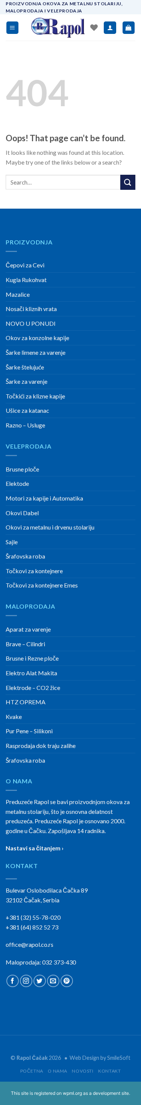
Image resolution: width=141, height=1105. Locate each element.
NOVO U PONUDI (31, 323)
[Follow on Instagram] (26, 981)
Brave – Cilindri (25, 643)
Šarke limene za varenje (35, 352)
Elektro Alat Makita (31, 672)
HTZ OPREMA (25, 701)
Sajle (12, 541)
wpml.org (72, 1093)
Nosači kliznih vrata (31, 308)
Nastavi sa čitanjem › (35, 848)
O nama (57, 1071)
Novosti (82, 1071)
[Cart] (129, 27)
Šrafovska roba (25, 556)
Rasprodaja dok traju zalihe (41, 745)
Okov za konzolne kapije (37, 337)
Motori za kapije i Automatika (44, 498)
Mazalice (18, 294)
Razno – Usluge (25, 425)
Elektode (17, 483)
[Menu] (12, 27)
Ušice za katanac (27, 410)
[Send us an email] (53, 981)
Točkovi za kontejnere (34, 570)
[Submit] (127, 182)
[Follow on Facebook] (12, 981)
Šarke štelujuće (25, 367)
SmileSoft (118, 1058)
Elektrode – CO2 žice (33, 687)
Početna (31, 1071)
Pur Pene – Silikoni (29, 730)
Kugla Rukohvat (26, 279)
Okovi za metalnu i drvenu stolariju (50, 527)
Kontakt (109, 1071)
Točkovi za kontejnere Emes (42, 585)
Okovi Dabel (22, 512)
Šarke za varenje (26, 381)
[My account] (110, 27)
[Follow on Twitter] (39, 981)
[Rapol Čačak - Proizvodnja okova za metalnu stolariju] (58, 28)
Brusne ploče (22, 469)
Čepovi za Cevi (25, 265)
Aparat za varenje (28, 629)
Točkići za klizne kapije (35, 396)
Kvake (14, 716)
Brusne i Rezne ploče (32, 658)
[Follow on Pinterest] (67, 981)
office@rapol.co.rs (29, 944)
